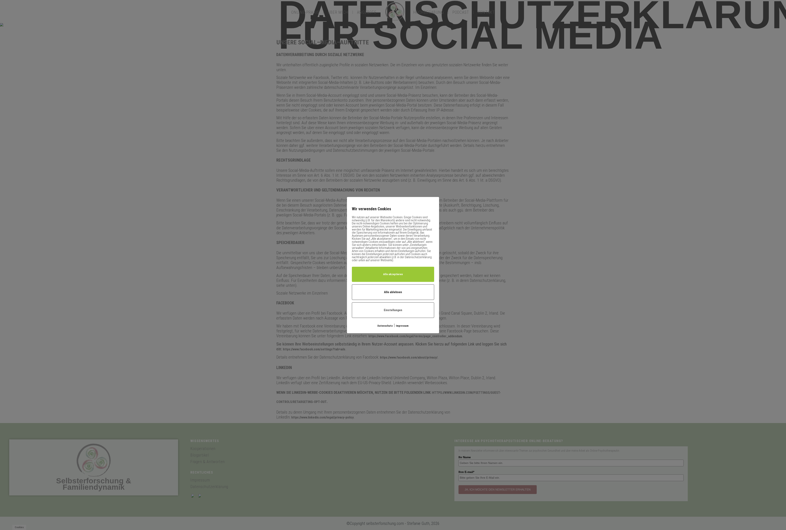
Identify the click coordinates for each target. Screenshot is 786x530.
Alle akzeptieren (393, 274)
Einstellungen (393, 310)
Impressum (402, 325)
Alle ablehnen (393, 292)
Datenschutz (385, 325)
